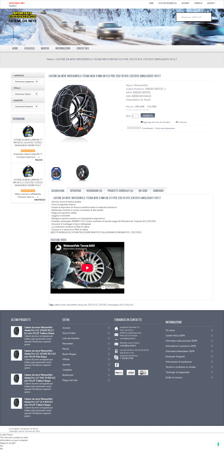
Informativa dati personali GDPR (181, 340)
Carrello (198, 3)
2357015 (103, 304)
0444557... (13, 5)
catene (57, 304)
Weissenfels (141, 85)
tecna (80, 304)
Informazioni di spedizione (179, 361)
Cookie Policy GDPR (175, 335)
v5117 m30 (124, 304)
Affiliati (65, 359)
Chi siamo (170, 330)
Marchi (65, 348)
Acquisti (211, 3)
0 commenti (147, 128)
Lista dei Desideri (71, 338)
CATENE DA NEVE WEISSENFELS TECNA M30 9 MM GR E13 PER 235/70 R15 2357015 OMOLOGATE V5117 (116, 59)
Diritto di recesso (174, 377)
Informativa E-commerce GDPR (181, 346)
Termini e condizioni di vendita (181, 366)
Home (151, 3)
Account (185, 3)
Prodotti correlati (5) (120, 191)
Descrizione (57, 191)
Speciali (66, 364)
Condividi (158, 191)
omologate (113, 304)
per (85, 304)
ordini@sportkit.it (128, 345)
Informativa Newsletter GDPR (180, 351)
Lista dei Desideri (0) (167, 3)
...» (38, 156)
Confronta (182, 122)
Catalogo (29, 48)
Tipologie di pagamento (178, 372)
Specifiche (75, 191)
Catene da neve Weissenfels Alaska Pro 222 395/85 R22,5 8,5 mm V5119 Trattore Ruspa (39, 330)
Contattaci (83, 48)
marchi (45, 48)
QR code (143, 191)
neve (63, 304)
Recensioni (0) (94, 191)
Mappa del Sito (70, 380)
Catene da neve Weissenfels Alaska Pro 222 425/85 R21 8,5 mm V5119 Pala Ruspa (40, 353)
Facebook (117, 365)
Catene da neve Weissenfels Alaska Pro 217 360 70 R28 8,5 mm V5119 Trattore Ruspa (39, 377)
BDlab (35, 428)
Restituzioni (67, 374)
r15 (96, 304)
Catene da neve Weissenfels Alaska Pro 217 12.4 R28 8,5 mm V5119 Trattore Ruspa (38, 401)
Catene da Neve (25, 431)
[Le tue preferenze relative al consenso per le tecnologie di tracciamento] (218, 444)
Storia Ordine (69, 333)
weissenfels (71, 304)
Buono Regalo (69, 354)
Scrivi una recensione (165, 128)
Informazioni (62, 48)
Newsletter (67, 343)
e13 (131, 304)
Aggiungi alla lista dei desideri (156, 122)
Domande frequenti (175, 356)
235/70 (91, 304)
